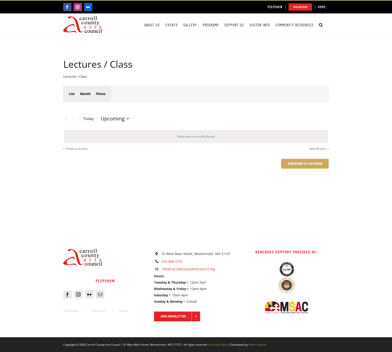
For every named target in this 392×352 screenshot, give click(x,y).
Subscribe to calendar (305, 164)
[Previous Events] (66, 119)
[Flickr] (89, 294)
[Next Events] (73, 119)
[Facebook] (67, 294)
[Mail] (100, 294)
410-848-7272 (172, 261)
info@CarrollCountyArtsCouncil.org (188, 269)
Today (88, 118)
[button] (321, 25)
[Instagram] (78, 294)
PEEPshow (70, 311)
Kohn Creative (257, 345)
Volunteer (99, 311)
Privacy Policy (219, 345)
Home (124, 311)
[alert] (196, 136)
